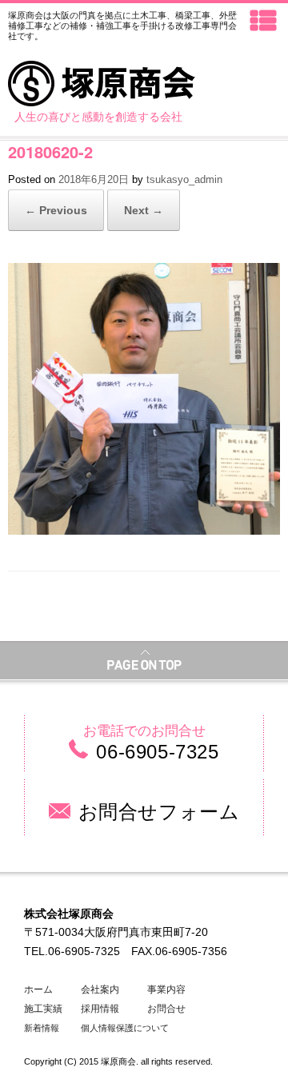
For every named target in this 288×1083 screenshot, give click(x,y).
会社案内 (100, 989)
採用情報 (100, 1008)
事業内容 (166, 989)
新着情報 (41, 1028)
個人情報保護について (125, 1028)
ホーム (38, 989)
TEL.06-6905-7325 (72, 951)
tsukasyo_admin (184, 179)
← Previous (56, 210)
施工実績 (43, 1008)
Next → (143, 210)
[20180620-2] (144, 274)
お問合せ (166, 1008)
